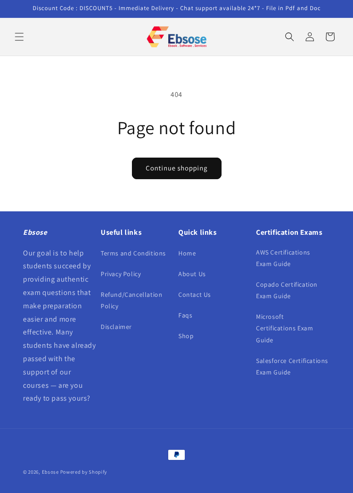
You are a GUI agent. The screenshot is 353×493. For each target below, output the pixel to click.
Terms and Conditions (133, 253)
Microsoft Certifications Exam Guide (284, 328)
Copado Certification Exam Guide (287, 290)
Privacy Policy (121, 274)
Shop (186, 336)
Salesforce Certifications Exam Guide (292, 366)
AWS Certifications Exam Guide (283, 258)
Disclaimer (116, 327)
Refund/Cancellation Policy (131, 300)
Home (187, 253)
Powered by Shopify (84, 472)
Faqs (185, 315)
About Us (192, 274)
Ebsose (50, 472)
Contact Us (194, 294)
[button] (19, 37)
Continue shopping (177, 168)
